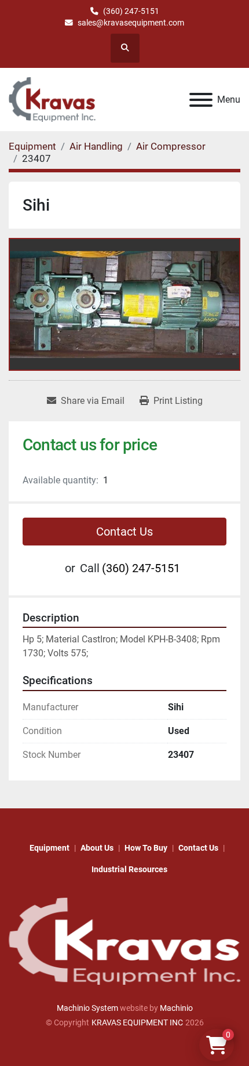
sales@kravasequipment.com (131, 22)
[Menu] (201, 100)
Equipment (49, 847)
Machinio (176, 1008)
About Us (96, 847)
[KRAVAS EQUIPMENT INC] (124, 940)
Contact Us (124, 532)
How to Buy (145, 847)
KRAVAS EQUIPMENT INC (137, 1022)
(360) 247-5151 (131, 11)
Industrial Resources (129, 869)
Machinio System (87, 1008)
